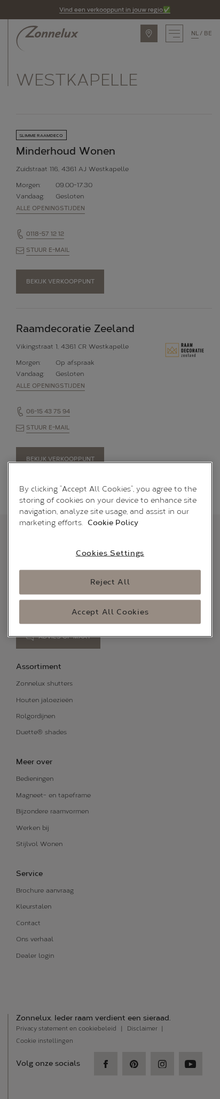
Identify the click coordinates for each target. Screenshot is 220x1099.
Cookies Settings (110, 552)
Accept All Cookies (110, 611)
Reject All (110, 582)
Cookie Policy (113, 522)
